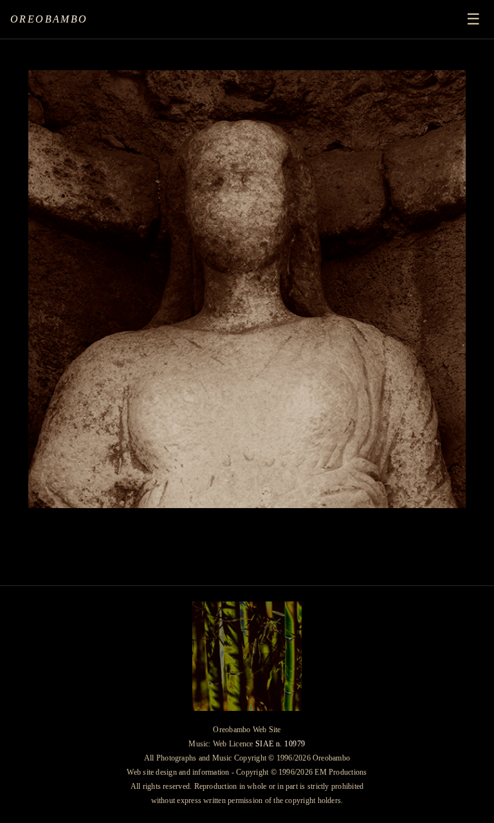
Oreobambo (49, 19)
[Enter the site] (247, 289)
